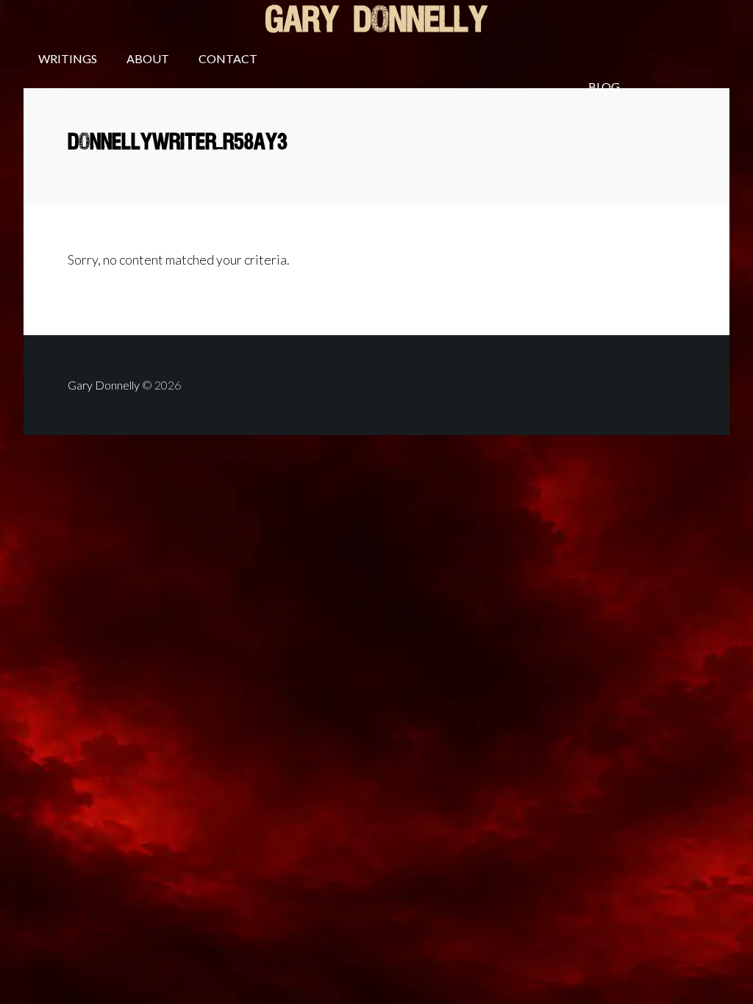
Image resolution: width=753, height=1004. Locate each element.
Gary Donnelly (376, 20)
